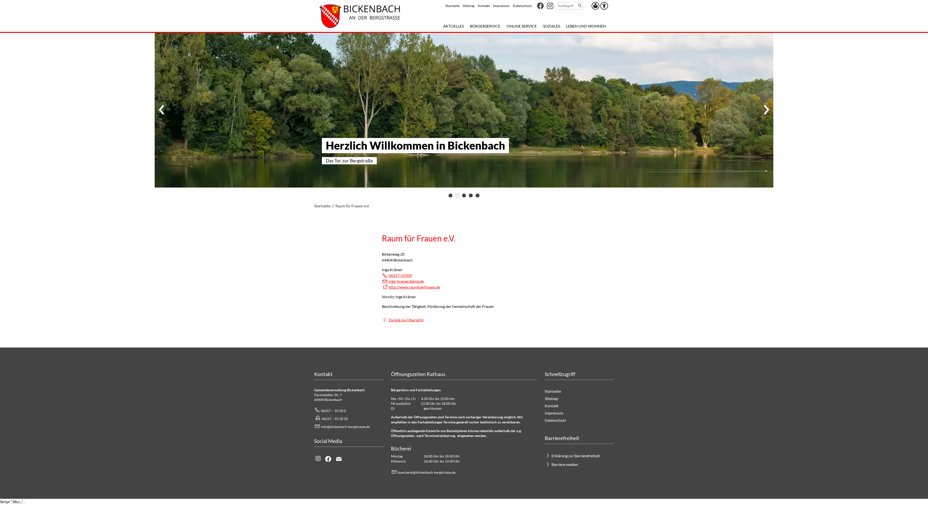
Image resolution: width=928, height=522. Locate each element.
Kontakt (484, 6)
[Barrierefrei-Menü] (604, 6)
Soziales (551, 26)
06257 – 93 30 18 (335, 419)
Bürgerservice (485, 26)
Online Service (522, 26)
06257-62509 (400, 275)
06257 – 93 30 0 (333, 411)
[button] (540, 6)
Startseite (452, 6)
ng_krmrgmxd (406, 281)
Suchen (580, 6)
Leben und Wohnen (586, 26)
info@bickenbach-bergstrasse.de (345, 427)
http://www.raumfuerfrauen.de (414, 287)
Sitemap (469, 6)
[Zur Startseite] (359, 16)
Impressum (501, 6)
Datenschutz (522, 6)
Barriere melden (564, 464)
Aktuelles (453, 26)
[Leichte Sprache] (595, 6)
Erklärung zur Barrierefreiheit (575, 455)
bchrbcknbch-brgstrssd (426, 472)
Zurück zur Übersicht (406, 320)
